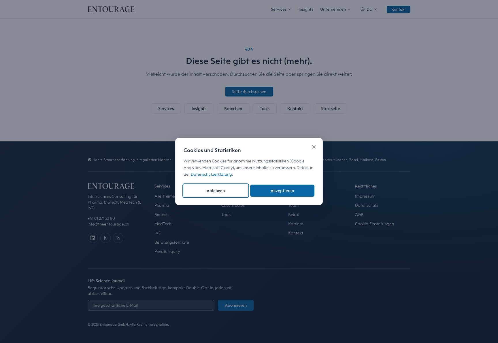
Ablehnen (216, 190)
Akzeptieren (282, 190)
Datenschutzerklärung (211, 174)
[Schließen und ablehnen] (314, 147)
